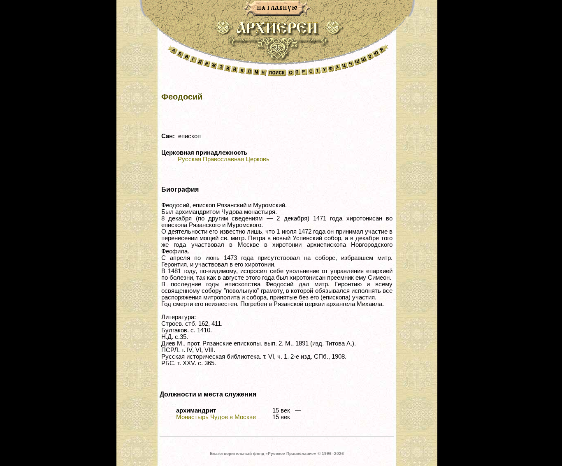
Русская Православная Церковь (223, 159)
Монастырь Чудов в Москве (216, 417)
